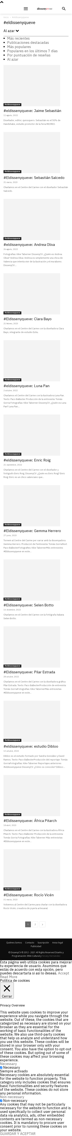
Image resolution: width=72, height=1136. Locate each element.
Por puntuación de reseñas (29, 55)
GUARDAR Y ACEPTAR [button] (17, 1133)
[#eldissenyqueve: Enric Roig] (36, 435)
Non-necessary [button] (12, 1096)
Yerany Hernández (51, 955)
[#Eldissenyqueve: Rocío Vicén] (36, 869)
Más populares (19, 46)
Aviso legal (57, 942)
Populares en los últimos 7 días (32, 51)
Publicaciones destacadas (28, 42)
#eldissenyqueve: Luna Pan (26, 385)
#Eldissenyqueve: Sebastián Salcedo (33, 177)
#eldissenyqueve (12, 104)
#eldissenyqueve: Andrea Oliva (29, 244)
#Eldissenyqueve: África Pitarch (30, 820)
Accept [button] (63, 973)
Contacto (29, 942)
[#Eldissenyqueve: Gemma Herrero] (36, 505)
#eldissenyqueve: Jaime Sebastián (32, 110)
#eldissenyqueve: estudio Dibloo (30, 746)
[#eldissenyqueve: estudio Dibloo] (36, 721)
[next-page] (42, 924)
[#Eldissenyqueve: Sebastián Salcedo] (36, 152)
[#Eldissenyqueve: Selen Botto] (36, 580)
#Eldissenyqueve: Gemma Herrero (32, 530)
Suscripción (43, 942)
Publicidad (36, 946)
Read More (8, 976)
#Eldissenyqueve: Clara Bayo (27, 318)
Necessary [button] (8, 1063)
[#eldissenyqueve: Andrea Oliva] (36, 219)
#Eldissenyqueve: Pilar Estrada (29, 671)
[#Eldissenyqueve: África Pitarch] (36, 795)
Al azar (12, 59)
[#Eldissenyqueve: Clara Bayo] (36, 293)
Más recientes (18, 38)
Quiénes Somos (14, 942)
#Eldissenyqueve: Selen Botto (28, 605)
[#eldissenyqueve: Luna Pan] (36, 360)
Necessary (11, 1067)
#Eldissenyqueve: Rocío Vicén (28, 894)
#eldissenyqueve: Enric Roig (27, 460)
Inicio (6, 17)
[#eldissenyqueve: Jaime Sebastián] (36, 85)
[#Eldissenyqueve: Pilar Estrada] (36, 647)
